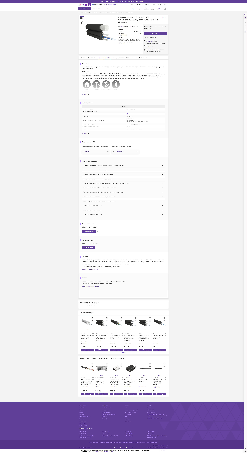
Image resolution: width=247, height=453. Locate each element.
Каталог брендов (83, 421)
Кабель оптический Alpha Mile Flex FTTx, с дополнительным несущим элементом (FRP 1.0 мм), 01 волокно (144, 338)
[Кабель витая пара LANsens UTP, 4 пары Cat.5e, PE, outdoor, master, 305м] (87, 368)
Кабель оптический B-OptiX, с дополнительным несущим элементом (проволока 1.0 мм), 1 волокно (129, 338)
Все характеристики (123, 35)
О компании (82, 407)
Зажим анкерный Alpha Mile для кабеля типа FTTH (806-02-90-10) (157, 382)
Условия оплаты (106, 410)
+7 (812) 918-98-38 (150, 433)
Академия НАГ (127, 414)
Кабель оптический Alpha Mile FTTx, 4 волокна (115, 337)
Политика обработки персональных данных (157, 447)
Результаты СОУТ (83, 423)
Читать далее (121, 43)
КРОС (125, 416)
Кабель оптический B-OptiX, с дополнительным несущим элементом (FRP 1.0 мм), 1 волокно (100, 338)
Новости (81, 410)
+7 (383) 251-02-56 (128, 433)
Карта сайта (105, 418)
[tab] (83, 58)
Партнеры (81, 418)
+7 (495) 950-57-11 (101, 4)
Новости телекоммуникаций (131, 410)
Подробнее (84, 94)
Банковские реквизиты (84, 416)
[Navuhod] (120, 448)
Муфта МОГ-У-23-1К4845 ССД (143, 380)
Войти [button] (159, 9)
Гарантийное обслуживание (108, 414)
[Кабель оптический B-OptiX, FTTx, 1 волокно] (159, 323)
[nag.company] (114, 448)
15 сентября (149, 41)
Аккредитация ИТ (83, 425)
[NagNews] (126, 448)
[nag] (132, 448)
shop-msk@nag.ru (113, 4)
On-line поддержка (106, 407)
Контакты (81, 414)
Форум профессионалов (130, 412)
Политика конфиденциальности (160, 445)
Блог (132, 4)
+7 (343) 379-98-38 (83, 433)
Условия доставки (106, 412)
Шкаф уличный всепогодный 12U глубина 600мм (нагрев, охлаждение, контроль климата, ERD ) (100, 382)
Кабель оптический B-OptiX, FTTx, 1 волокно (158, 337)
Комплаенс (104, 416)
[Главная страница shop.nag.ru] (84, 4)
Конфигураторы (128, 421)
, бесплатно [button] (151, 41)
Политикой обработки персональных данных (104, 451)
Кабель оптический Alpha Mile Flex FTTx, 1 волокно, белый (86, 337)
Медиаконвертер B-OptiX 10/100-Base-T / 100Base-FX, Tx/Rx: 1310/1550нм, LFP (129, 382)
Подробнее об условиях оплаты (90, 286)
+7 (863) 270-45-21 (105, 433)
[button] (123, 1)
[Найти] (133, 9)
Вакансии (81, 412)
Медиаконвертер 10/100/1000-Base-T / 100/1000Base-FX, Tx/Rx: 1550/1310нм (115, 382)
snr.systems (127, 418)
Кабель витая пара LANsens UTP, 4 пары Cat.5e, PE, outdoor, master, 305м (86, 382)
